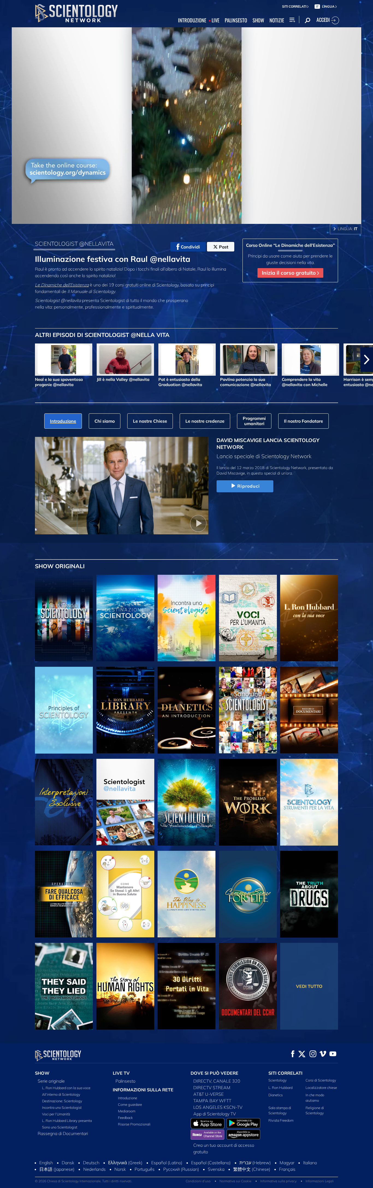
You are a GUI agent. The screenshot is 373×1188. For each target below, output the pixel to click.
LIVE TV (121, 1073)
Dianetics (275, 1095)
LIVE (215, 20)
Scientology (277, 1080)
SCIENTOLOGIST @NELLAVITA (74, 243)
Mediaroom (126, 1111)
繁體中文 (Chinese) (251, 1169)
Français (287, 1169)
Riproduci (248, 486)
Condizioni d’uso (198, 1181)
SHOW (258, 20)
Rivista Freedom (281, 1120)
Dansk (68, 1162)
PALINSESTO (236, 20)
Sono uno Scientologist (59, 1127)
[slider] (197, 218)
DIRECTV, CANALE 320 (216, 1081)
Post (223, 247)
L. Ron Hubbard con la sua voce (66, 1088)
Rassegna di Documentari (63, 1133)
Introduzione (127, 1098)
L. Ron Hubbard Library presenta (67, 1120)
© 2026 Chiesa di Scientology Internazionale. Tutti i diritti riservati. (83, 1181)
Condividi (190, 247)
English (46, 1162)
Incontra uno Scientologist (62, 1107)
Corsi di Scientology (321, 1080)
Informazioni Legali (320, 1181)
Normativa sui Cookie (235, 1181)
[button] (6, 359)
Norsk (120, 1169)
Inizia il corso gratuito (289, 272)
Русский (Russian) (181, 1169)
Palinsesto (125, 1081)
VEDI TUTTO (309, 986)
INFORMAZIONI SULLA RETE (143, 1089)
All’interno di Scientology (61, 1094)
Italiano (310, 1162)
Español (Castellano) (211, 1162)
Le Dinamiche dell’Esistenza (62, 285)
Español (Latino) (166, 1162)
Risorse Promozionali (134, 1124)
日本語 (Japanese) (57, 1169)
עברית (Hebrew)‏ (255, 1162)
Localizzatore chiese (321, 1087)
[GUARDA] (64, 710)
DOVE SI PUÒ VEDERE (214, 1073)
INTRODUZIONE (192, 20)
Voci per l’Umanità (56, 1114)
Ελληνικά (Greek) (125, 1162)
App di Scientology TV (214, 1113)
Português (145, 1169)
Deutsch (91, 1162)
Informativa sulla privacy (278, 1181)
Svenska (216, 1169)
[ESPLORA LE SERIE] (64, 618)
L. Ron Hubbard (280, 1087)
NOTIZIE (277, 20)
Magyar (287, 1162)
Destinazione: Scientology (62, 1101)
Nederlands (94, 1169)
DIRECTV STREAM (211, 1087)
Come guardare (130, 1104)
